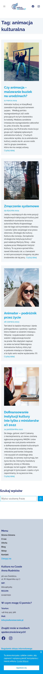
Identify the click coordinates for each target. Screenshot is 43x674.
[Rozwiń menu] (4, 6)
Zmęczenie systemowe (21, 206)
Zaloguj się (6, 558)
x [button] (41, 652)
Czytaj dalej (9, 150)
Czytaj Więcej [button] (22, 661)
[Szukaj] (40, 498)
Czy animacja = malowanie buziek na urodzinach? (18, 91)
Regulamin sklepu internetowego (16, 648)
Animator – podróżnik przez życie (20, 315)
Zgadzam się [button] (21, 668)
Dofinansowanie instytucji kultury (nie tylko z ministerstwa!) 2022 (21, 418)
